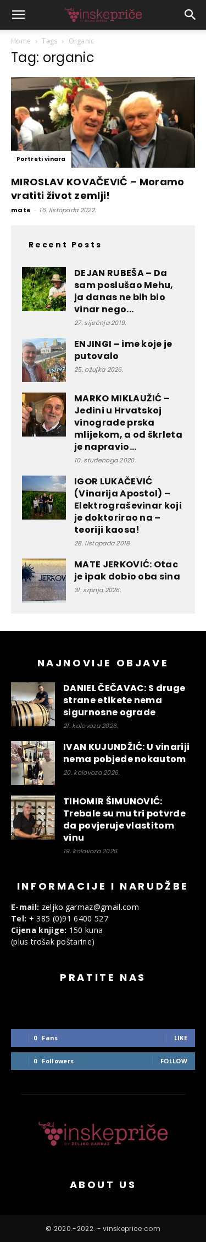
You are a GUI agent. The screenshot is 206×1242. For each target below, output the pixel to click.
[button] (18, 15)
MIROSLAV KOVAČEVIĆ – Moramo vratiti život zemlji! (98, 188)
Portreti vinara (41, 159)
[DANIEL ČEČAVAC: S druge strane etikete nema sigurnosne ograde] (33, 704)
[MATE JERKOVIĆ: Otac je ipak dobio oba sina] (44, 581)
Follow (173, 1061)
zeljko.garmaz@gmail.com (90, 907)
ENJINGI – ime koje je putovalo (123, 350)
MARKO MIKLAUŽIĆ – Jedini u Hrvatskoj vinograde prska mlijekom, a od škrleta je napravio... (128, 422)
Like (180, 1038)
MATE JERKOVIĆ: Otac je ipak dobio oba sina (127, 570)
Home (21, 41)
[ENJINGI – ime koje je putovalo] (44, 360)
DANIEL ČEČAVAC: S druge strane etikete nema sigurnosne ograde (124, 700)
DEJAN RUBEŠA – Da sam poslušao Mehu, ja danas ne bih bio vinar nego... (124, 291)
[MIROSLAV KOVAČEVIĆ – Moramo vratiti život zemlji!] (103, 122)
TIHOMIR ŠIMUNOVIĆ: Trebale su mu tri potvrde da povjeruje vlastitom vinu (124, 819)
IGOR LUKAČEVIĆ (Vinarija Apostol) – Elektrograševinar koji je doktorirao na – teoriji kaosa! (128, 505)
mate (21, 210)
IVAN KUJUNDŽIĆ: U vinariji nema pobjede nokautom (126, 753)
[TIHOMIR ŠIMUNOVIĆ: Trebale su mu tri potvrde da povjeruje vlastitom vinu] (33, 818)
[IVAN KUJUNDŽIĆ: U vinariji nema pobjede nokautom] (33, 763)
